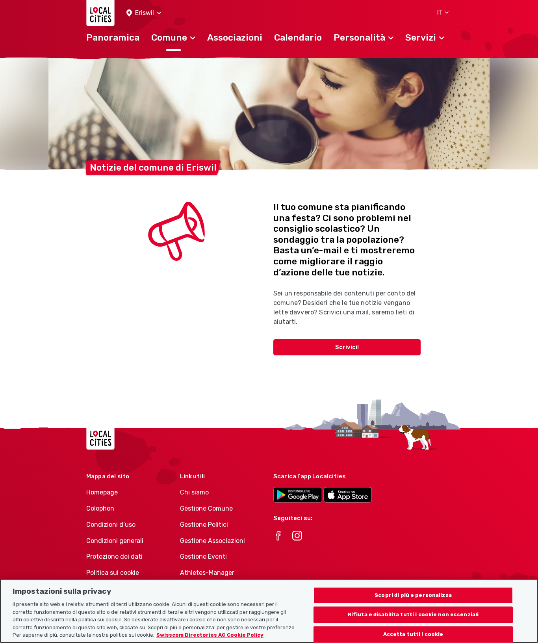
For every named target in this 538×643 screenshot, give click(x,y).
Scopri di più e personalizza (413, 595)
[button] (143, 13)
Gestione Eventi (203, 556)
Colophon (100, 508)
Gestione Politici (204, 524)
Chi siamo (194, 492)
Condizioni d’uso (110, 524)
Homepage (102, 492)
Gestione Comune (206, 508)
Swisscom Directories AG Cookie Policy (209, 635)
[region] (269, 611)
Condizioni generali (114, 541)
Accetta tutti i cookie (413, 634)
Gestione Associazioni (212, 541)
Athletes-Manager (207, 572)
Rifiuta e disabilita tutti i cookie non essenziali (413, 615)
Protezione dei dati (114, 556)
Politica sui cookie (112, 572)
